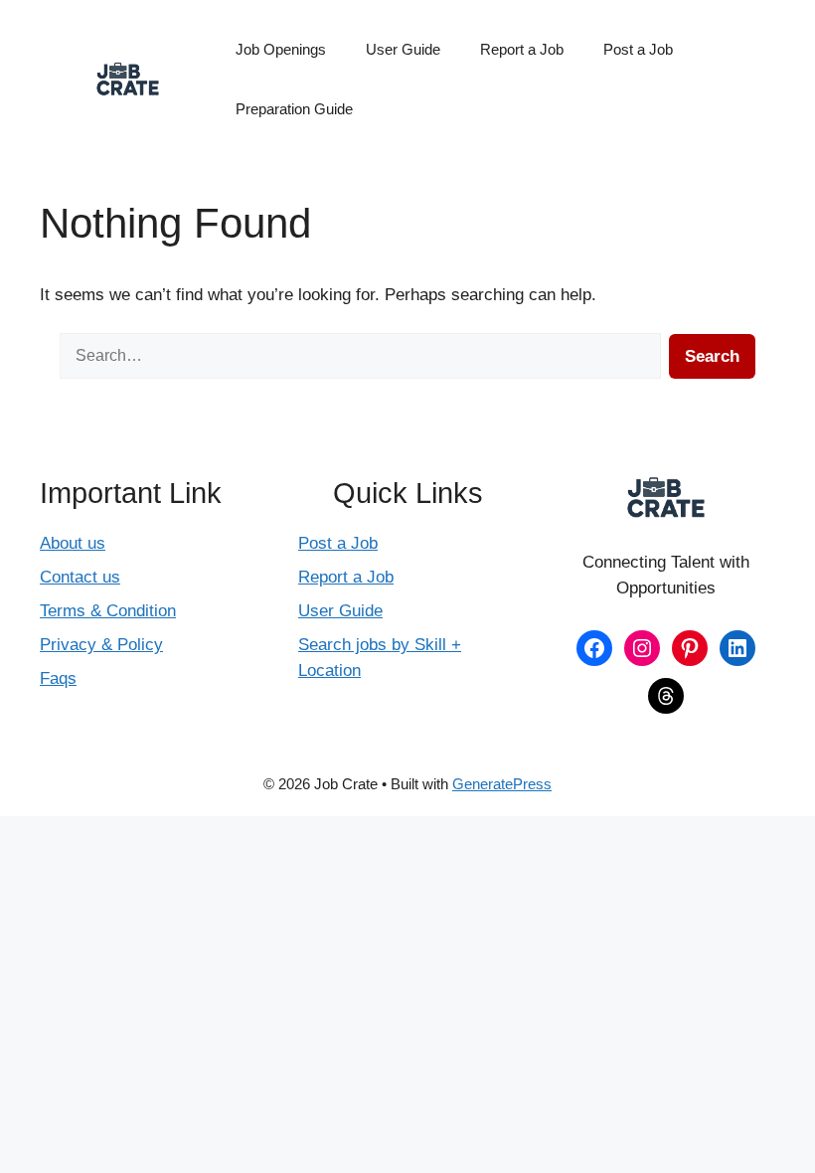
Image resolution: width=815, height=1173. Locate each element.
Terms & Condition (108, 610)
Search (712, 356)
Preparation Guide (294, 108)
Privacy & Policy (101, 644)
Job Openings (281, 49)
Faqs (58, 678)
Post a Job (638, 49)
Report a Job (522, 49)
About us (72, 543)
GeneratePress (502, 783)
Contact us (80, 577)
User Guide (403, 49)
